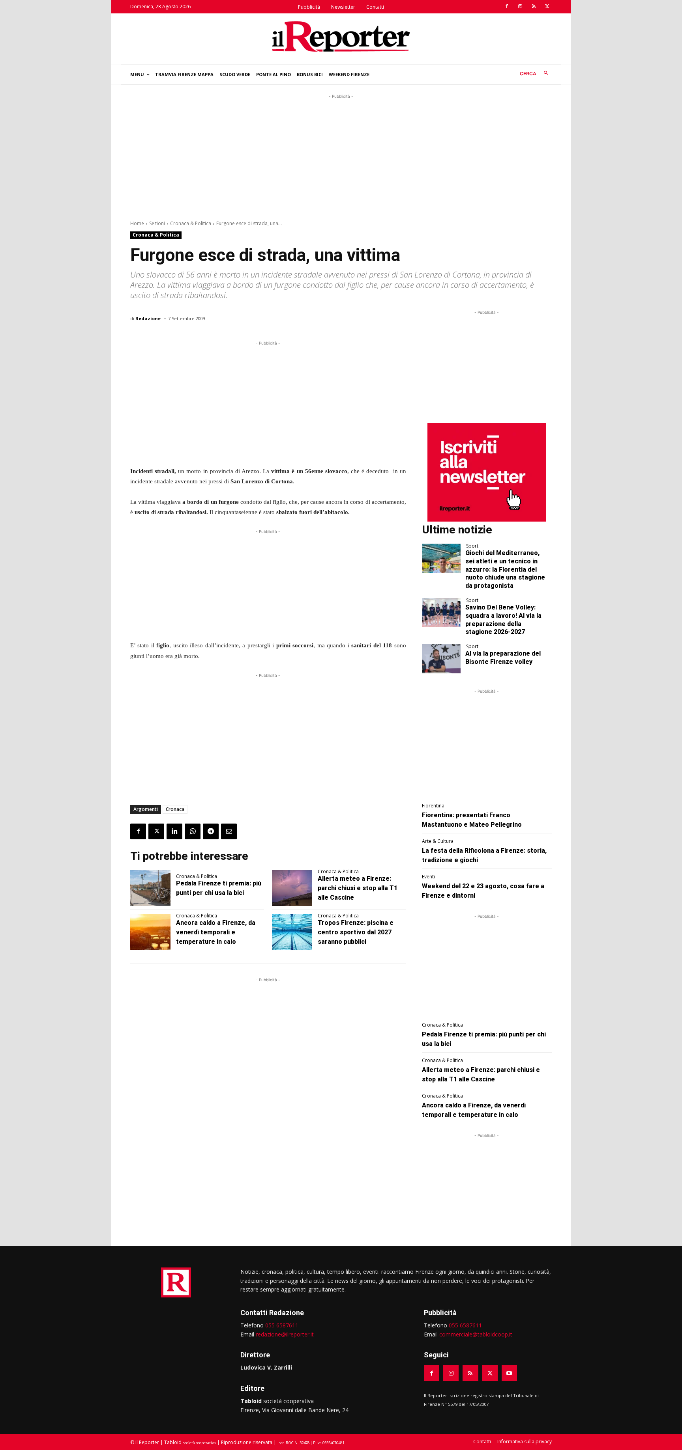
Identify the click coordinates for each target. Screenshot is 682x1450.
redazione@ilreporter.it (285, 1334)
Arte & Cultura (437, 841)
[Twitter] (547, 6)
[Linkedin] (174, 831)
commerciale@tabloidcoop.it (475, 1334)
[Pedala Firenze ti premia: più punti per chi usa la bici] (150, 888)
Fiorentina (433, 805)
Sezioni (157, 223)
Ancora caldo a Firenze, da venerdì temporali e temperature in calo (215, 932)
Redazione (148, 318)
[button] (536, 73)
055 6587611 (281, 1325)
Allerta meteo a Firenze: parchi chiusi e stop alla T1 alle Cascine (357, 888)
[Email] (229, 831)
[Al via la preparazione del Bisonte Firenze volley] (441, 658)
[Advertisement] (341, 156)
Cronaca (175, 809)
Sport (472, 546)
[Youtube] (509, 1373)
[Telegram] (211, 831)
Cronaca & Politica (190, 223)
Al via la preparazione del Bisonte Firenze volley (503, 657)
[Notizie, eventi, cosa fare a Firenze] (341, 36)
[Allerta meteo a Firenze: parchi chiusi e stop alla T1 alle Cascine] (292, 888)
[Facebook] (507, 6)
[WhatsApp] (192, 831)
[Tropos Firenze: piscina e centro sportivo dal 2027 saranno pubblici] (292, 932)
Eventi (428, 876)
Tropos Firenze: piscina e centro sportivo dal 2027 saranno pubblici (355, 932)
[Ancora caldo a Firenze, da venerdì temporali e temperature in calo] (150, 932)
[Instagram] (520, 6)
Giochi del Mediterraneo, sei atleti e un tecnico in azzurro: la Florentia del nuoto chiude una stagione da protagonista (505, 569)
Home (137, 223)
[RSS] (533, 6)
